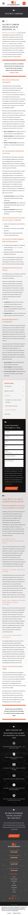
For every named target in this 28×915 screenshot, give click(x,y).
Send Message (11, 488)
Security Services (14, 879)
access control (16, 247)
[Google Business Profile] (9, 898)
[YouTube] (12, 898)
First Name (7, 431)
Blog (14, 889)
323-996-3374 (14, 857)
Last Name (7, 436)
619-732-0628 (14, 864)
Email (6, 446)
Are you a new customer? (10, 456)
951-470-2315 (14, 852)
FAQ (14, 883)
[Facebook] (18, 898)
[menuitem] (13, 387)
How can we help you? (9, 460)
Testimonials (14, 887)
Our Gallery (14, 885)
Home (14, 876)
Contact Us (14, 835)
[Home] (13, 3)
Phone (6, 441)
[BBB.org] (15, 898)
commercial (6, 43)
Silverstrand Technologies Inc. (9, 32)
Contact (14, 892)
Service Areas (14, 881)
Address (6, 451)
